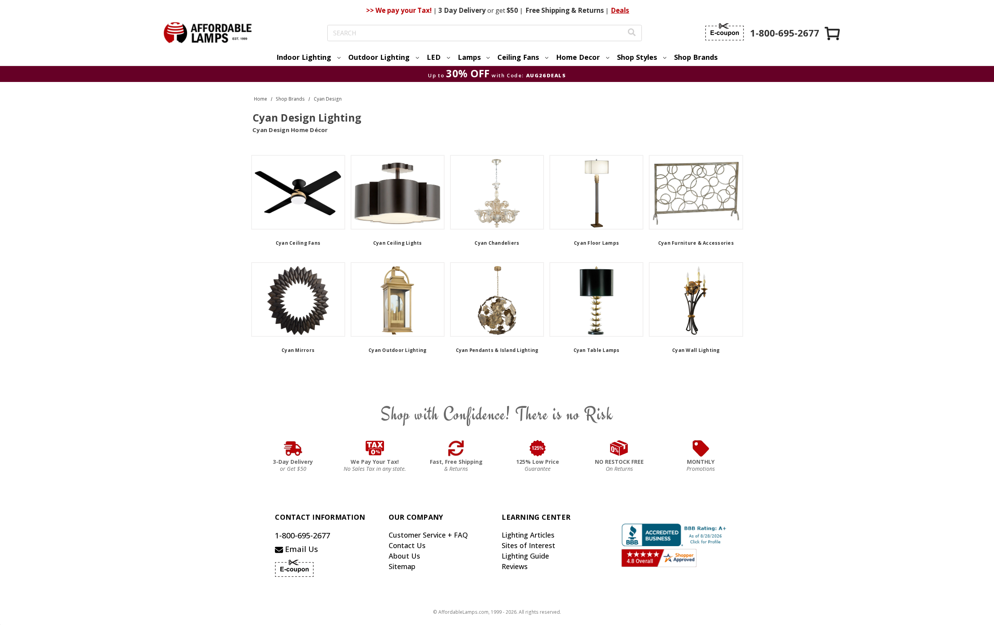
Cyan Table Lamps (596, 350)
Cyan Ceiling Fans (298, 243)
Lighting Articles (528, 535)
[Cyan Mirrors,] (298, 299)
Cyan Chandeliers (496, 243)
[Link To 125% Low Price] (537, 448)
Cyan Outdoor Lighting (397, 350)
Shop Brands (696, 57)
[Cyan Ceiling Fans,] (298, 192)
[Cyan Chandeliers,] (497, 192)
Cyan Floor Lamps (596, 243)
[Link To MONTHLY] (700, 448)
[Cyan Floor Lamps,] (596, 192)
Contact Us (407, 545)
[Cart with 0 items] (833, 33)
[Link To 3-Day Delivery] (293, 448)
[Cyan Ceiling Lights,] (398, 192)
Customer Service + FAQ (428, 535)
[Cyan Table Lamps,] (596, 299)
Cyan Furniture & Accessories (696, 243)
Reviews (515, 566)
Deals (620, 10)
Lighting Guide (525, 556)
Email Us (300, 549)
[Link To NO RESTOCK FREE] (619, 448)
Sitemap (402, 566)
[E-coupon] (724, 32)
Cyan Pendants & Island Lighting (497, 350)
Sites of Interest (528, 545)
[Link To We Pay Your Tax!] (375, 448)
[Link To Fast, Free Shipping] (456, 448)
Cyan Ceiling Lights (397, 243)
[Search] (632, 33)
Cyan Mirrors (298, 350)
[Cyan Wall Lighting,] (696, 299)
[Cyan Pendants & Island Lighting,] (497, 299)
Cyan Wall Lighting (696, 350)
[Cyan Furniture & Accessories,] (696, 192)
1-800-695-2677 (302, 535)
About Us (404, 556)
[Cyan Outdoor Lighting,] (398, 299)
